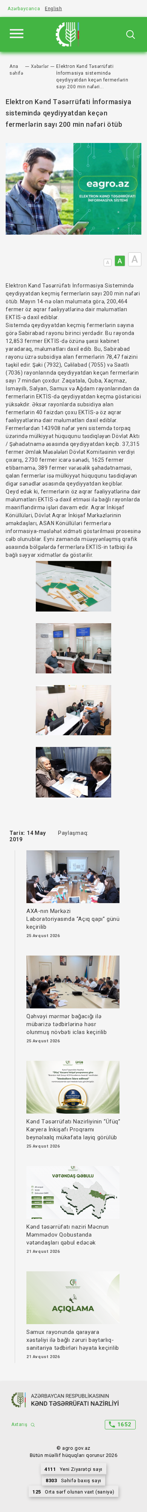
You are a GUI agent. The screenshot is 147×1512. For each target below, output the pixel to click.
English (53, 8)
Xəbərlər (40, 66)
